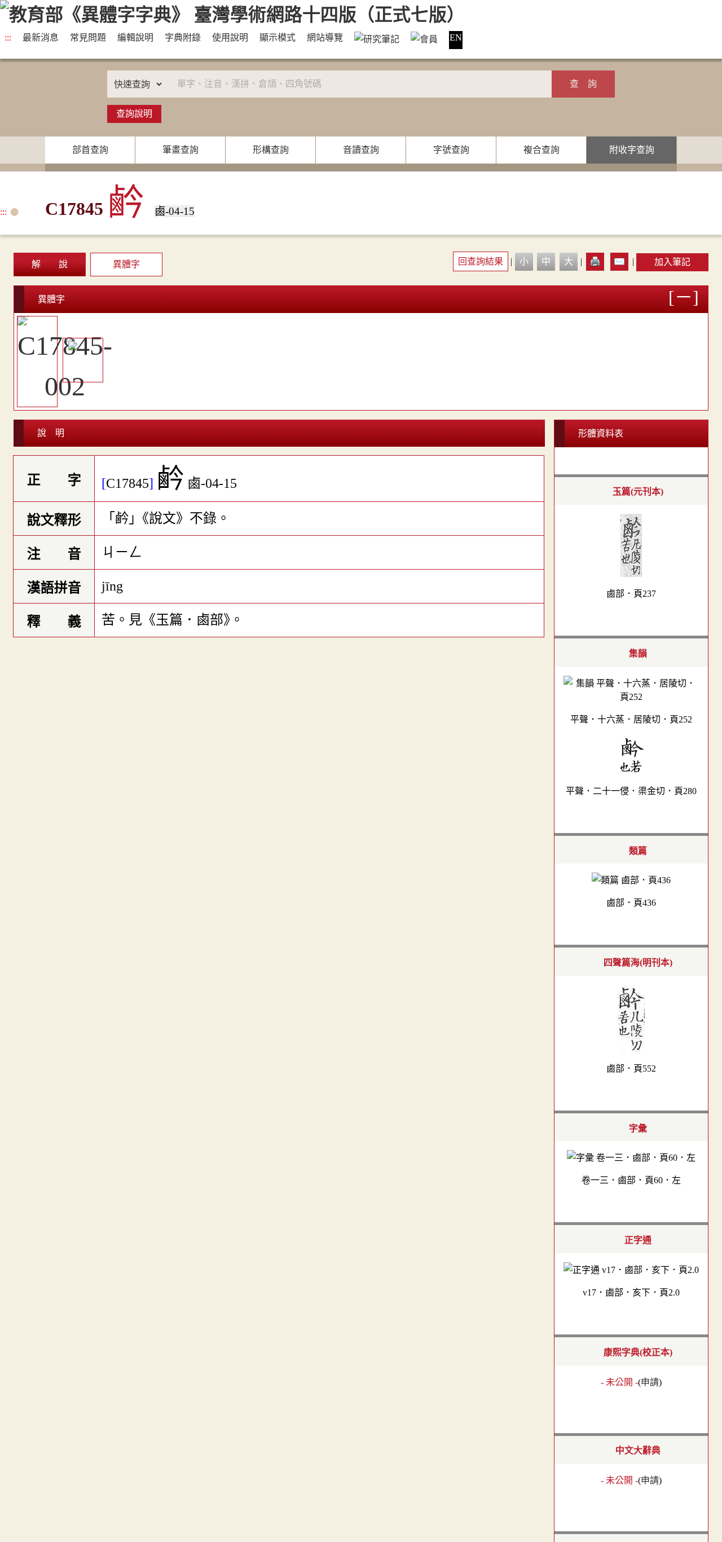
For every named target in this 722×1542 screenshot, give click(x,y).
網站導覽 (325, 37)
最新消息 (41, 37)
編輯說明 (135, 37)
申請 (650, 1382)
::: (8, 37)
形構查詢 (271, 150)
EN (456, 37)
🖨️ (595, 261)
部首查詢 (90, 150)
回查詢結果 (480, 261)
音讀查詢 (361, 150)
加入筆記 (672, 262)
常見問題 (88, 37)
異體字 (126, 264)
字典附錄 (183, 37)
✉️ (619, 261)
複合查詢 (541, 150)
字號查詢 (451, 150)
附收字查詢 (631, 150)
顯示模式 (277, 37)
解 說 (50, 264)
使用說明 (230, 37)
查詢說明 (134, 113)
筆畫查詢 (180, 150)
